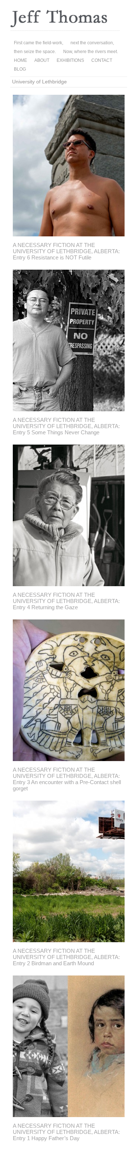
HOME (20, 60)
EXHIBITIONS (70, 60)
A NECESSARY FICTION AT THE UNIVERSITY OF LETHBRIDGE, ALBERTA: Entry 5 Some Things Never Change (66, 426)
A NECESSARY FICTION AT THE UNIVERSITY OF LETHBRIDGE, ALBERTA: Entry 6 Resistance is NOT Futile (66, 251)
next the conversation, (92, 42)
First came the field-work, (38, 42)
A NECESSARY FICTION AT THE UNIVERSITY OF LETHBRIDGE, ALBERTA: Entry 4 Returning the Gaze (66, 601)
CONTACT (101, 60)
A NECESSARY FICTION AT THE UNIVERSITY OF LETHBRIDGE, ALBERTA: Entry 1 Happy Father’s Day (66, 1132)
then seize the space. (35, 51)
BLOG (20, 69)
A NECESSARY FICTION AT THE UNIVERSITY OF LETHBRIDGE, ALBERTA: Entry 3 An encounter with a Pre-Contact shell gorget (67, 779)
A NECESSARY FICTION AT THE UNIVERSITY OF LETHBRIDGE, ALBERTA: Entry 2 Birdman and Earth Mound (66, 957)
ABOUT (41, 60)
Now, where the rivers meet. (90, 51)
